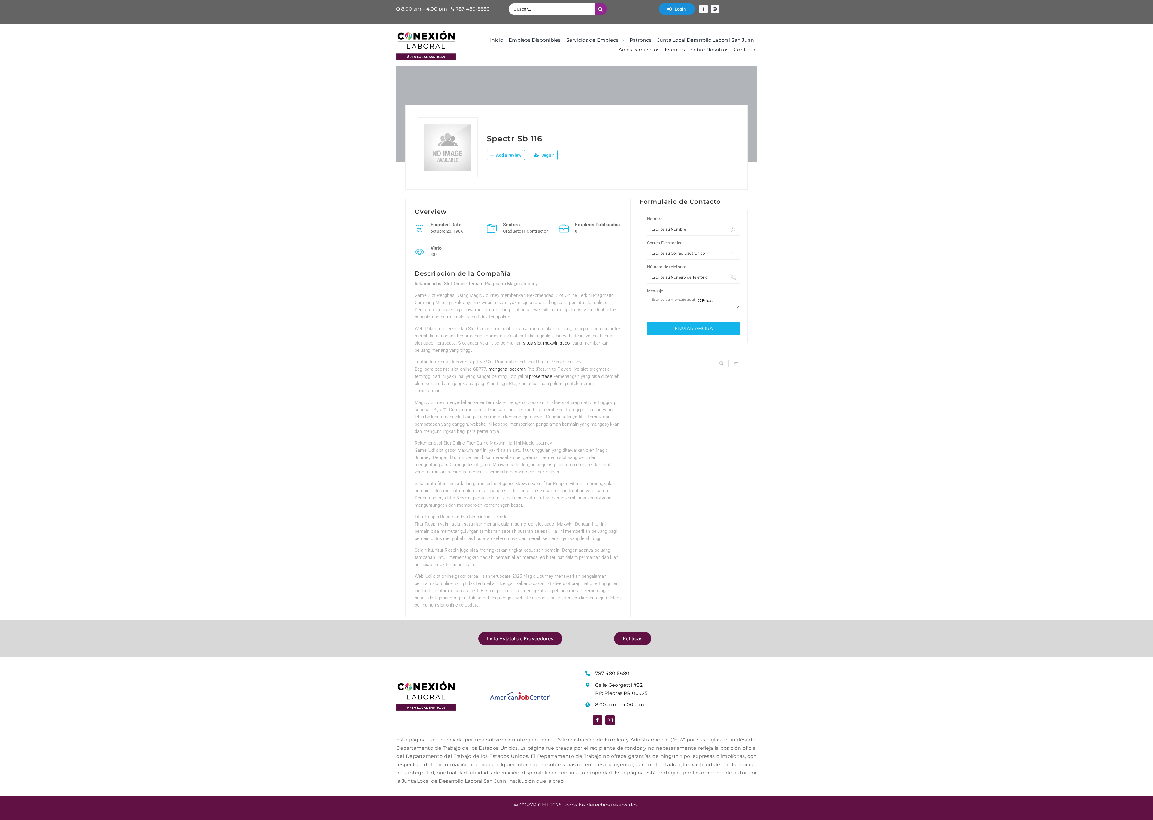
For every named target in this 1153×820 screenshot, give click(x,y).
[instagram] (715, 9)
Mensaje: (655, 290)
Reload (707, 301)
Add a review (508, 155)
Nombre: (655, 218)
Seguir (547, 155)
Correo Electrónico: (665, 242)
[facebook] (703, 9)
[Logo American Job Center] (520, 694)
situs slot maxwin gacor (547, 343)
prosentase (540, 376)
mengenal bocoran (507, 369)
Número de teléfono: (666, 266)
